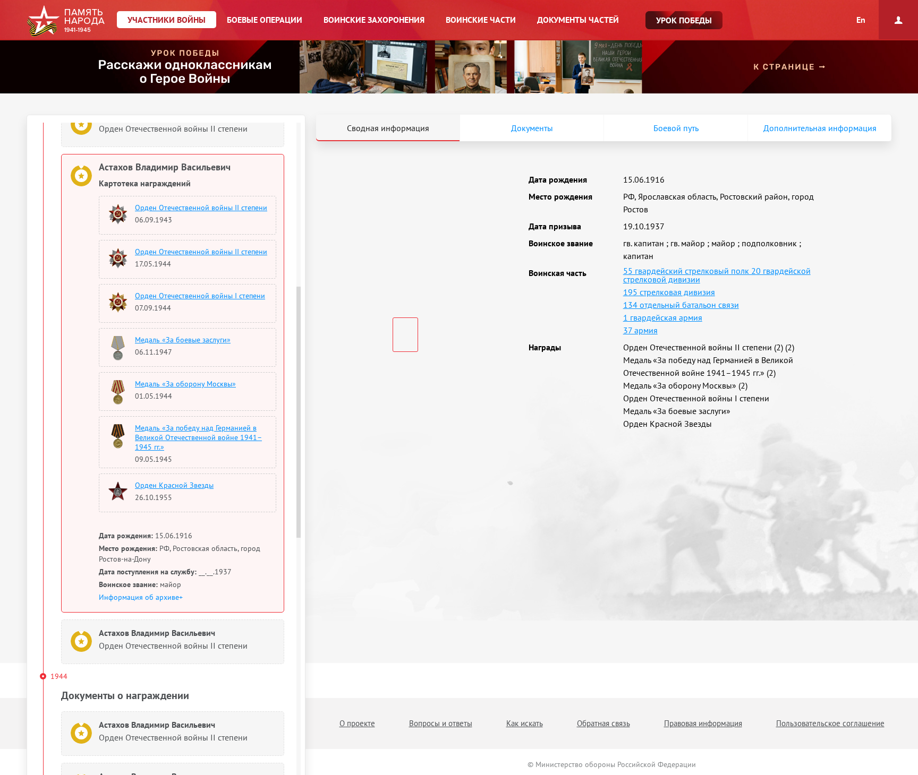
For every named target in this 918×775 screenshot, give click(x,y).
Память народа (66, 21)
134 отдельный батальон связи (681, 304)
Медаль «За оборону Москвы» (185, 384)
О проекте (357, 723)
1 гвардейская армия (662, 317)
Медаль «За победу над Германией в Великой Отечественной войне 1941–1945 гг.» (198, 437)
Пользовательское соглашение (830, 723)
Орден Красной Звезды (174, 485)
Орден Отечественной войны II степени (201, 207)
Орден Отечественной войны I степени (200, 295)
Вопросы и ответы (440, 723)
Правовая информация (703, 723)
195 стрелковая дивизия (669, 292)
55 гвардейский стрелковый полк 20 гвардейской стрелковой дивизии (717, 274)
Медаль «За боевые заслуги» (183, 340)
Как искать (524, 723)
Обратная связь (603, 723)
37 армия (640, 330)
